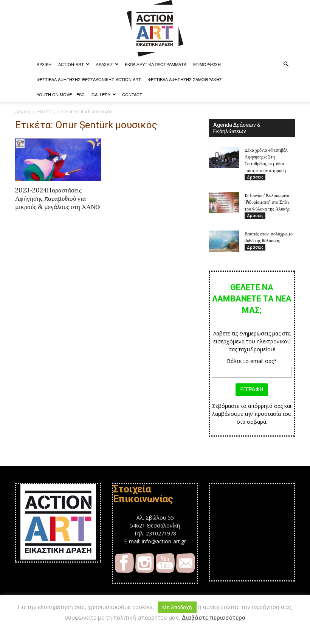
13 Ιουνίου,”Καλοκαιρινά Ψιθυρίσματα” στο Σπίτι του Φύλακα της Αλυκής (267, 202)
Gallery (100, 94)
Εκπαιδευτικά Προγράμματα (155, 64)
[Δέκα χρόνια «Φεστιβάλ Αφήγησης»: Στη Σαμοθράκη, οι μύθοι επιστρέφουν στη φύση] (224, 157)
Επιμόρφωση (207, 64)
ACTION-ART (71, 64)
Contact (132, 94)
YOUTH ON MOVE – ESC (61, 94)
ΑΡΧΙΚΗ (44, 64)
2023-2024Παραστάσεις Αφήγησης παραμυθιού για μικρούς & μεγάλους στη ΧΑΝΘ (57, 198)
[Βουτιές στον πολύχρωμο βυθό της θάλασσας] (224, 241)
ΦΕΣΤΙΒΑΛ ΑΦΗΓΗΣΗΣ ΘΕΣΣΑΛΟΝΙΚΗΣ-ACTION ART (89, 79)
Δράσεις (104, 64)
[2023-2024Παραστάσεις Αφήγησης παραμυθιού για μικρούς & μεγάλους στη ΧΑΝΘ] (58, 159)
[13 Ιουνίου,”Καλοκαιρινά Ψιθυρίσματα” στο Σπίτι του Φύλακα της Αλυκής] (224, 202)
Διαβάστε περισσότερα (214, 617)
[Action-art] (155, 28)
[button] (286, 64)
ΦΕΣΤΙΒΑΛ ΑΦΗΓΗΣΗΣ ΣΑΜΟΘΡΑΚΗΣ (185, 79)
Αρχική (22, 111)
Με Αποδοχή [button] (177, 607)
